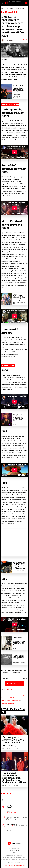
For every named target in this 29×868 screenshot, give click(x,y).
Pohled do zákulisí (11, 797)
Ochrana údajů (14, 850)
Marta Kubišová (16, 700)
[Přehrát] (26, 3)
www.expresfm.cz (12, 831)
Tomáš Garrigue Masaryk (7, 703)
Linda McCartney (5, 700)
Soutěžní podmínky (14, 848)
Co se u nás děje (10, 800)
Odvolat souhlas (21, 865)
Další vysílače (11, 812)
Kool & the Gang (12, 697)
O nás (14, 852)
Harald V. (3, 697)
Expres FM (10, 825)
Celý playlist (13, 4)
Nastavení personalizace (10, 865)
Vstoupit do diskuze (16, 684)
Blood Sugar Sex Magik (18, 695)
